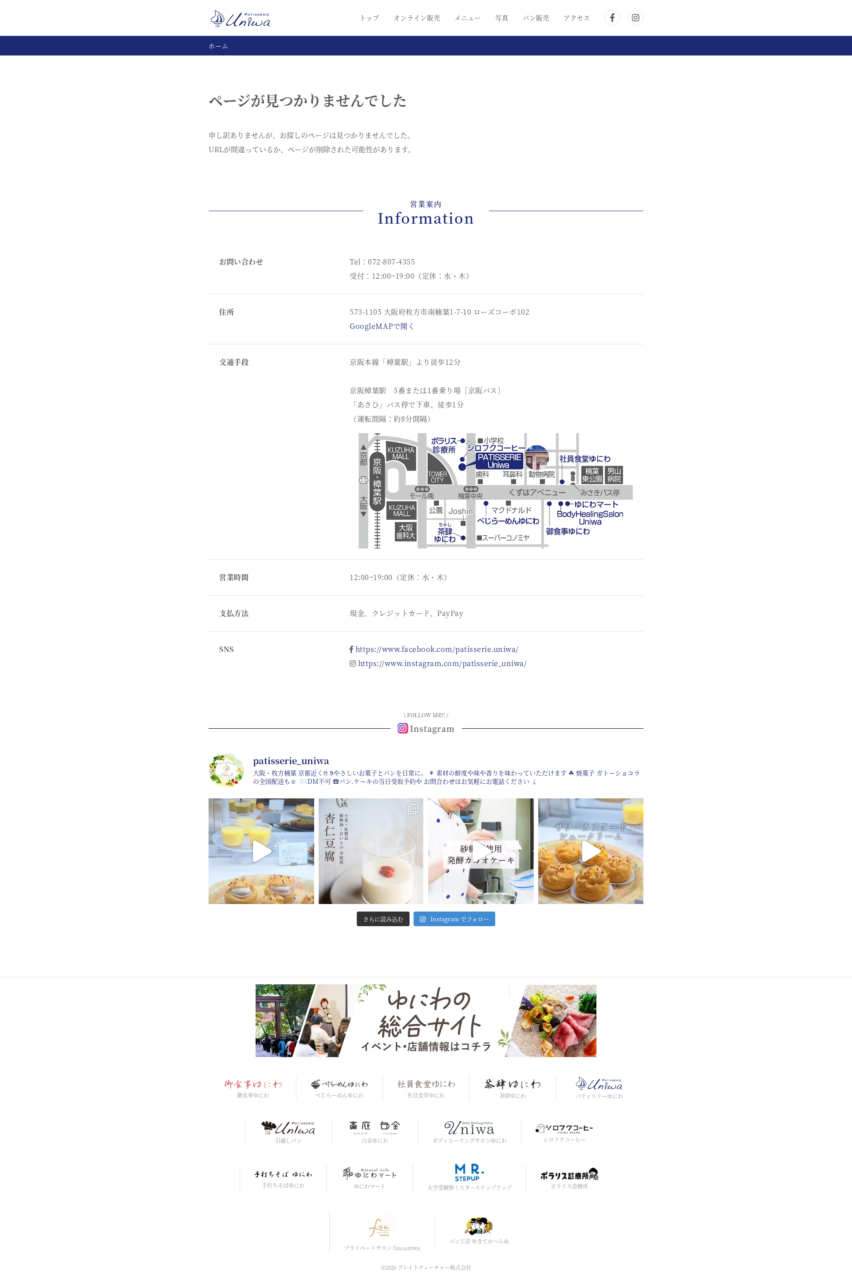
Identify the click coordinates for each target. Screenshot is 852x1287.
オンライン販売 (417, 17)
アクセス (577, 17)
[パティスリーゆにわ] (241, 16)
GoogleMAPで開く (382, 326)
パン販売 (536, 17)
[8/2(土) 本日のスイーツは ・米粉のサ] (591, 851)
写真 (502, 17)
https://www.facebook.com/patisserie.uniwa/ (437, 649)
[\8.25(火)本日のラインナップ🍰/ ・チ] (261, 851)
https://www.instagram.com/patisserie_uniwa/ (442, 663)
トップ (369, 17)
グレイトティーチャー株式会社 (434, 1267)
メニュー (467, 17)
